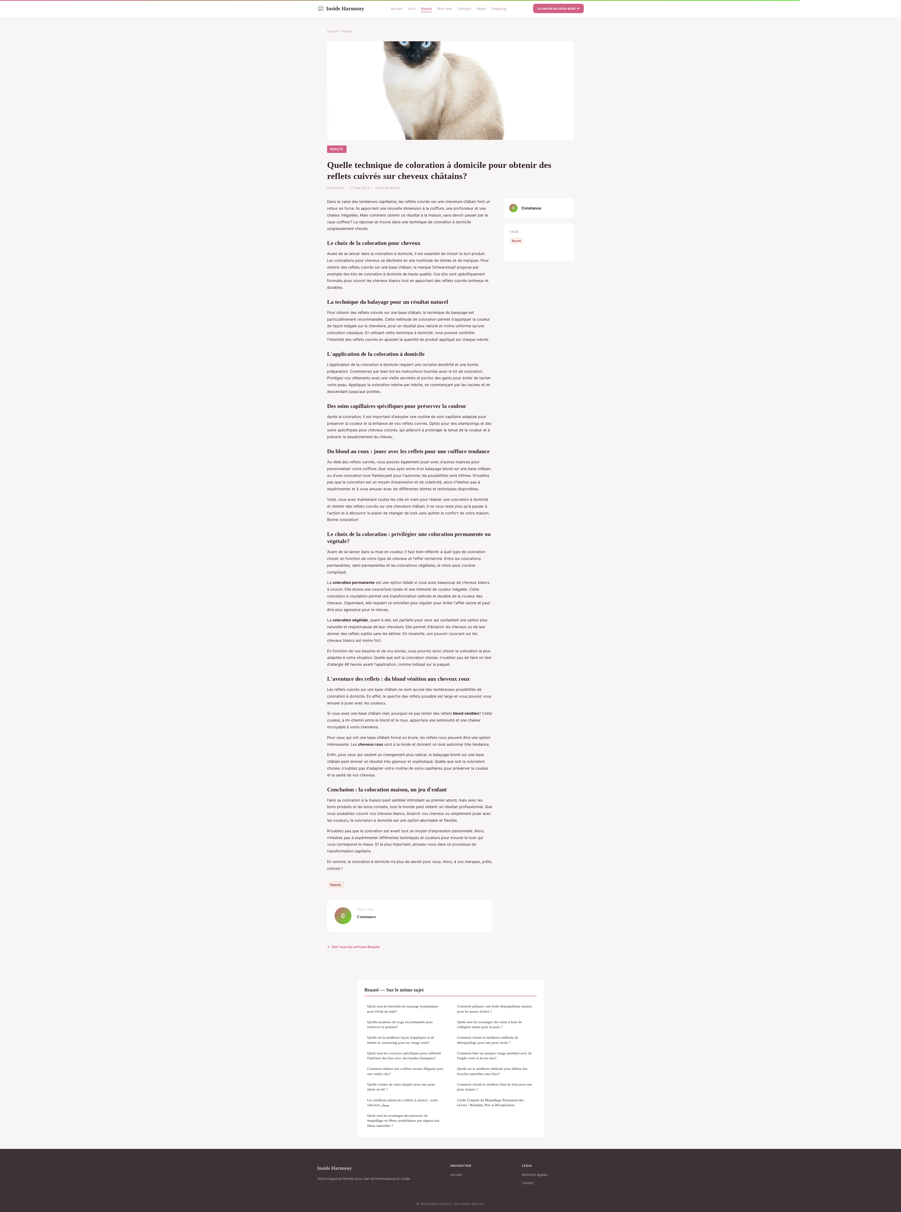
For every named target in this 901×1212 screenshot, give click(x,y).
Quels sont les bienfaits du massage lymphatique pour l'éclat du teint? (402, 1008)
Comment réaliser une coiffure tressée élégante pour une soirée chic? (405, 1071)
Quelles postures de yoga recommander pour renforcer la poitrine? (400, 1024)
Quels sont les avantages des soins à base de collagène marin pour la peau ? (489, 1024)
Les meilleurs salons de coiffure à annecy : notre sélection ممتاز (402, 1102)
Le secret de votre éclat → (558, 8)
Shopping (498, 9)
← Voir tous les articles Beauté (353, 947)
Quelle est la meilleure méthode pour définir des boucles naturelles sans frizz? (492, 1071)
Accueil (396, 9)
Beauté (426, 9)
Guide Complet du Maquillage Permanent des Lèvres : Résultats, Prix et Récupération (490, 1102)
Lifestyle (464, 9)
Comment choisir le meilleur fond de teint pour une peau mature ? (494, 1086)
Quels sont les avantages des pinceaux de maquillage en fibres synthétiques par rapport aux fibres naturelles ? (403, 1120)
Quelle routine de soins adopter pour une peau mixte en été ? (401, 1086)
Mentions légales (535, 1175)
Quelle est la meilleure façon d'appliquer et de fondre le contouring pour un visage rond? (400, 1039)
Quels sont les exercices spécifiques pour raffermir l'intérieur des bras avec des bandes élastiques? (404, 1055)
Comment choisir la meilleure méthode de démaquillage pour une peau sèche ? (487, 1039)
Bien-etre (444, 9)
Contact (528, 1183)
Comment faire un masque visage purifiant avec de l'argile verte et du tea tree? (494, 1055)
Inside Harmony (340, 8)
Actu (411, 9)
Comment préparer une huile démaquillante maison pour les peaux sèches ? (494, 1008)
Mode (481, 9)
